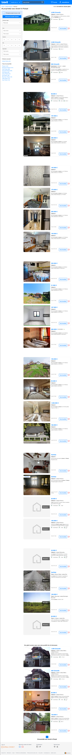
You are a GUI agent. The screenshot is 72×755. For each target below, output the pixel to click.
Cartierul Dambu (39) (6, 61)
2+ (11, 39)
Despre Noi (3, 752)
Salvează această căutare (12, 16)
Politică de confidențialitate (21, 752)
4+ (19, 39)
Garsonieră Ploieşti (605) (7, 70)
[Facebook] (37, 747)
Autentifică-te (65, 2)
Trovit (2, 6)
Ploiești (15, 6)
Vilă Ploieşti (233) (5, 72)
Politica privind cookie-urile (32, 752)
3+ (15, 39)
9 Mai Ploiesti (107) (6, 78)
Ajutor (13, 752)
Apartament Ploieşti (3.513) (7, 67)
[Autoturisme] (22, 747)
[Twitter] (40, 747)
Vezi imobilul (63, 28)
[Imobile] (20, 747)
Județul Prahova (8, 6)
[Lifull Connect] (8, 747)
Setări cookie (53, 752)
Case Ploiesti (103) (6, 80)
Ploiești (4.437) (5, 66)
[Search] (42, 2)
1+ (8, 39)
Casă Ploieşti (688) (6, 69)
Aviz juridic (40, 752)
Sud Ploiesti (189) (5, 75)
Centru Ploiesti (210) (6, 73)
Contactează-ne (47, 752)
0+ (4, 39)
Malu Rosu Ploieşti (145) (7, 77)
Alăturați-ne (9, 752)
